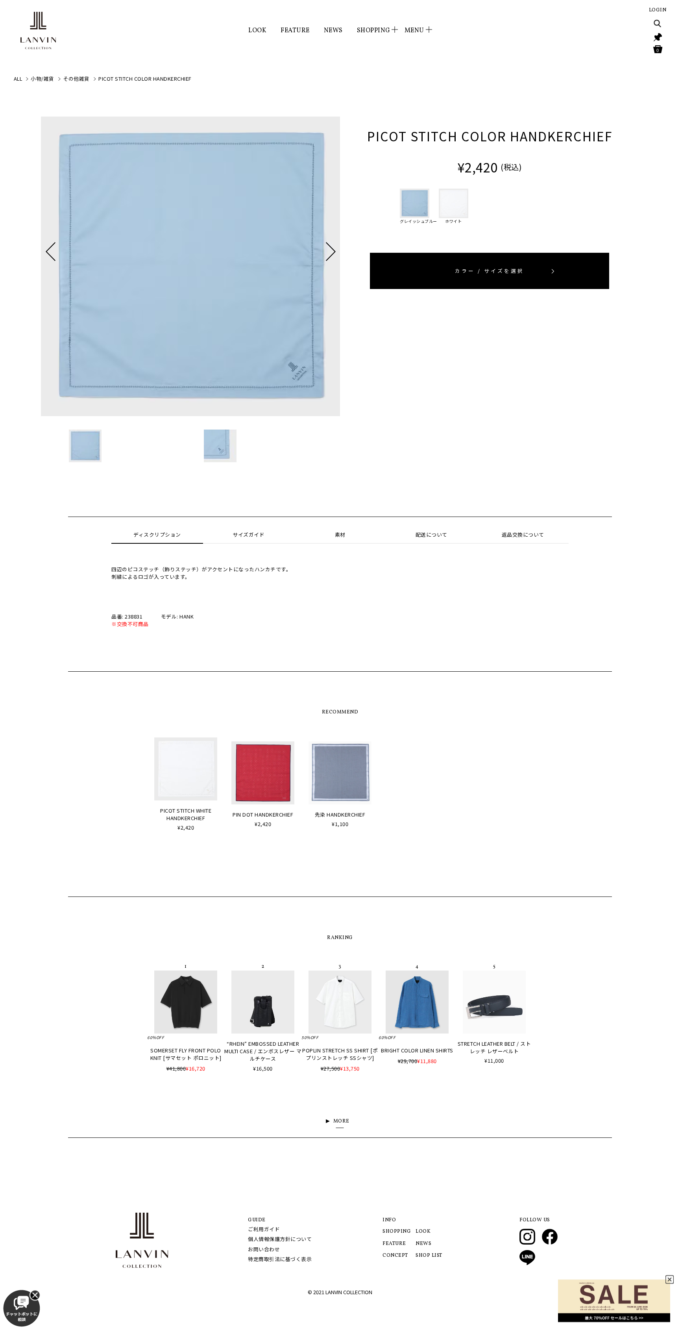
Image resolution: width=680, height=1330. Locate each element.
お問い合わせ (264, 1249)
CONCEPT (395, 1255)
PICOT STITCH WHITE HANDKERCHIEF (185, 814)
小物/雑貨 (42, 78)
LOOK (257, 30)
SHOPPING (396, 1231)
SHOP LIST (429, 1255)
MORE (341, 1121)
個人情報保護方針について (280, 1239)
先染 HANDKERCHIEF (340, 814)
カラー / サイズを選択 (489, 270)
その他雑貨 (76, 78)
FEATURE (295, 30)
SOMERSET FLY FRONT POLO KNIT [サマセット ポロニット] (186, 1054)
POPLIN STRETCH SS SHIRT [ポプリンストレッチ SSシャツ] (340, 1054)
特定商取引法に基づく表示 (280, 1259)
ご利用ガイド (264, 1229)
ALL (18, 78)
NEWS (333, 30)
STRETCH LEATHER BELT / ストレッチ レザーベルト (494, 1047)
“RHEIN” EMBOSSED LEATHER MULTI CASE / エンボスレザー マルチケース (262, 1051)
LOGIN (658, 10)
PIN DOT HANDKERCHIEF (263, 814)
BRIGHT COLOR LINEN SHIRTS (417, 1050)
